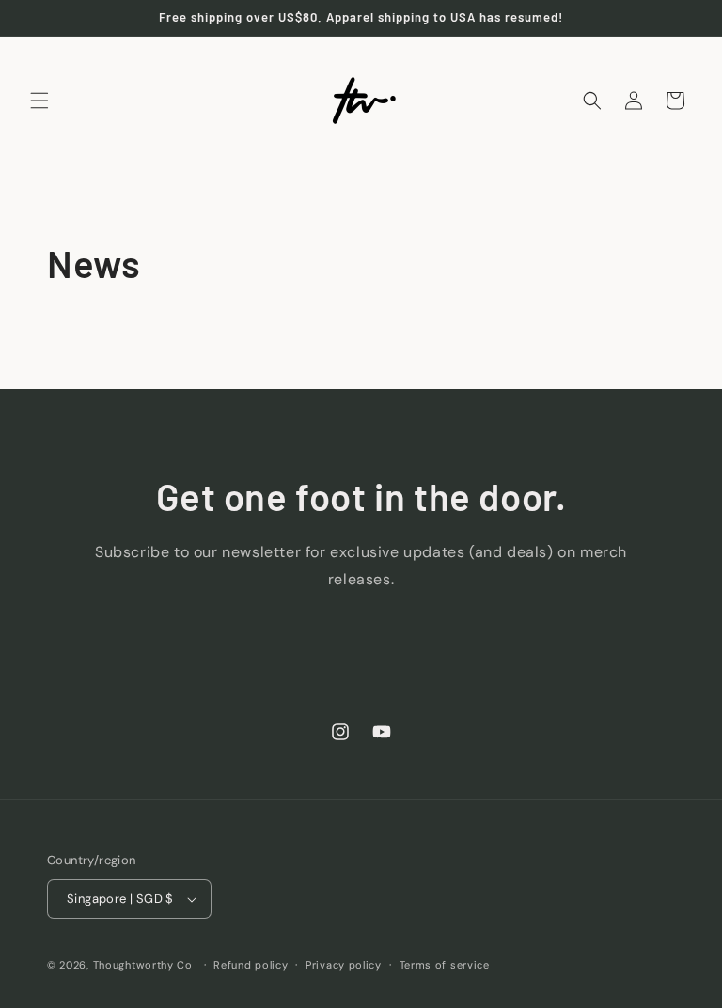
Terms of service (445, 964)
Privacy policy (344, 964)
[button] (39, 100)
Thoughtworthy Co (143, 964)
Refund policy (250, 964)
